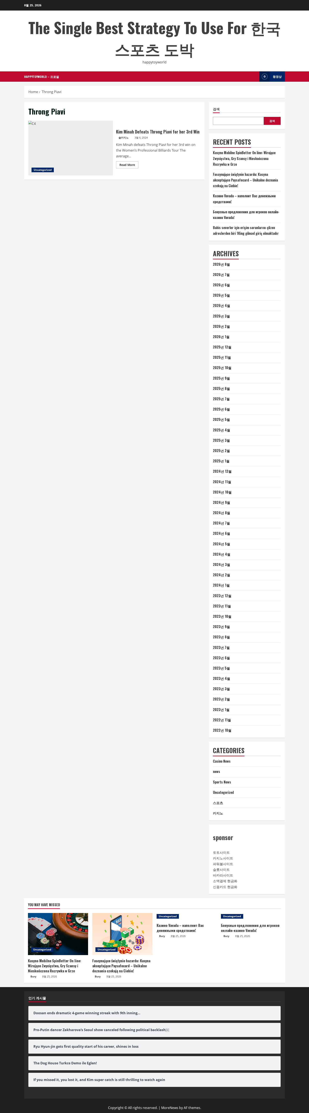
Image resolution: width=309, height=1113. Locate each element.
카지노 (218, 812)
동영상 (277, 76)
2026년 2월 (221, 326)
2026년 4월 (221, 305)
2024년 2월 (221, 574)
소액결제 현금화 (225, 881)
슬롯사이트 (221, 869)
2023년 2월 (221, 699)
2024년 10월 (222, 492)
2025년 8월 (221, 388)
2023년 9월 (221, 626)
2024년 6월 (221, 533)
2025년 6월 (221, 409)
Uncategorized (43, 170)
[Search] (255, 76)
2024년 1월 (221, 585)
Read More (128, 165)
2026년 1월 (221, 336)
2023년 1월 (221, 709)
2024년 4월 (221, 554)
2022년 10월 (222, 730)
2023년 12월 (222, 595)
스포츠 (218, 802)
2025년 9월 (221, 378)
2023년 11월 (222, 606)
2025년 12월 (222, 347)
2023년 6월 (221, 657)
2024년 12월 (222, 471)
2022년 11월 (222, 719)
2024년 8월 (221, 512)
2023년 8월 (221, 636)
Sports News (222, 782)
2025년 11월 (222, 357)
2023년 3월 (221, 688)
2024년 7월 (221, 523)
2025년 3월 (221, 440)
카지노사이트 (223, 858)
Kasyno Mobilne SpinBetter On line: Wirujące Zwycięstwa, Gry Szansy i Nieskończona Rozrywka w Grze (244, 158)
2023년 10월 (222, 616)
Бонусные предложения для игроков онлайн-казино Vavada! (250, 928)
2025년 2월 (221, 450)
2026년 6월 (221, 284)
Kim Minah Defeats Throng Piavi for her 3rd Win (70, 148)
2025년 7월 (221, 398)
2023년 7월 (221, 647)
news (216, 771)
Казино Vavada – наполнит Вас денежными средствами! (180, 928)
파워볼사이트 (223, 864)
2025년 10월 (222, 367)
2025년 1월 (221, 460)
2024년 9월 (221, 502)
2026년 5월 (221, 295)
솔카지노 (124, 137)
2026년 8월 (221, 264)
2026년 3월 (221, 316)
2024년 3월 (221, 564)
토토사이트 (221, 852)
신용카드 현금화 (225, 887)
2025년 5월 (221, 419)
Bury (33, 976)
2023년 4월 (221, 678)
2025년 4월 (221, 429)
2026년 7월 (221, 274)
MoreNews (169, 1107)
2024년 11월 (222, 481)
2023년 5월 (221, 668)
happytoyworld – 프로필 (41, 76)
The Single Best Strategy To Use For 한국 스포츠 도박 (154, 38)
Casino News (222, 761)
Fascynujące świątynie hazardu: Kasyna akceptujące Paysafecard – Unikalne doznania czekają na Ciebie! (245, 180)
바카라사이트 (223, 875)
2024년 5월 (221, 543)
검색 (216, 109)
